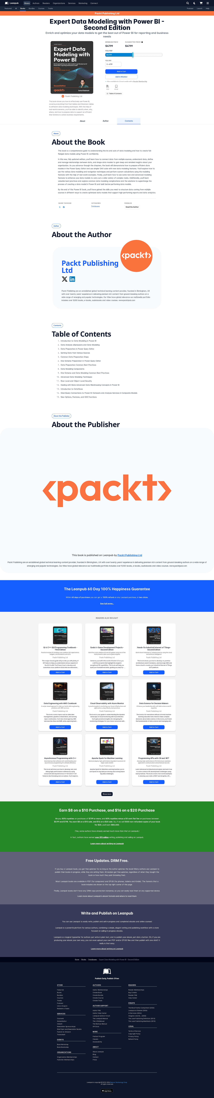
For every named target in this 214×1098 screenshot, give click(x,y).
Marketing (83, 3)
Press (95, 1060)
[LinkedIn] (72, 279)
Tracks (50, 8)
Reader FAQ (132, 995)
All (16, 8)
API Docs (96, 1026)
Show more (107, 794)
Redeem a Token (63, 1008)
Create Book (97, 992)
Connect (94, 3)
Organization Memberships (67, 1057)
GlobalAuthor (62, 1021)
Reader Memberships (136, 990)
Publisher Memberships (65, 1060)
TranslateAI (61, 1034)
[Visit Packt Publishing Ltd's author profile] (136, 256)
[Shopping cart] (201, 3)
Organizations (59, 3)
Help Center (132, 998)
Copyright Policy (134, 1034)
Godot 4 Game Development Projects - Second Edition (107, 648)
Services (71, 3)
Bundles (32, 8)
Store (27, 3)
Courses (41, 8)
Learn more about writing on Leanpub (107, 843)
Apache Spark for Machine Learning (107, 758)
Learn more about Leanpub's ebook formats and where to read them (107, 896)
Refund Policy (133, 1039)
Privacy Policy (133, 1036)
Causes (95, 1039)
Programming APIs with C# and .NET (153, 758)
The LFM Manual (98, 1021)
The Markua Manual (100, 1024)
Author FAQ (97, 1010)
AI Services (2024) (135, 1013)
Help (207, 8)
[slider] (132, 54)
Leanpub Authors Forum (101, 1016)
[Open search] (187, 3)
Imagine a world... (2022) (137, 1016)
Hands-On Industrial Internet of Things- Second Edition (154, 648)
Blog (94, 1054)
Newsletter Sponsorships (66, 1026)
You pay (108, 60)
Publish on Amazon (64, 1032)
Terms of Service (134, 1031)
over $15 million (102, 837)
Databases (95, 206)
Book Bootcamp (63, 1047)
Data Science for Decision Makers (153, 703)
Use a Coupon (62, 1006)
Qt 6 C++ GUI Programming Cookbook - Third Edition (60, 648)
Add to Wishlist (121, 77)
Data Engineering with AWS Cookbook (60, 703)
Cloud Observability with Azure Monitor (107, 703)
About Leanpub (98, 1052)
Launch (199, 8)
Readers (46, 3)
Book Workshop (62, 1044)
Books (22, 8)
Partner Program (99, 1036)
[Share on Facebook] (63, 207)
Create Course (98, 998)
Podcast (190, 8)
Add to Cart (121, 71)
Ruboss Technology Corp (118, 1082)
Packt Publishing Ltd (107, 13)
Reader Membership (140, 81)
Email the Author (132, 207)
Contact (95, 1057)
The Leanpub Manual (100, 1018)
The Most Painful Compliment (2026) (141, 1008)
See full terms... (107, 603)
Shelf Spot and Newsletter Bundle (69, 1029)
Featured (8, 8)
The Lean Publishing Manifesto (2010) (142, 1021)
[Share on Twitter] (59, 207)
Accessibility (97, 1042)
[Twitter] (65, 279)
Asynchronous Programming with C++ (60, 758)
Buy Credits (132, 992)
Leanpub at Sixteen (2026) (137, 1010)
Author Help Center (100, 1013)
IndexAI (59, 1024)
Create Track (97, 1000)
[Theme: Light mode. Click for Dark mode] (194, 3)
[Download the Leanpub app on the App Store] (107, 1091)
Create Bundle (98, 995)
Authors (36, 3)
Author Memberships (100, 990)
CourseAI (60, 1018)
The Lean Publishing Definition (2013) (141, 1018)
